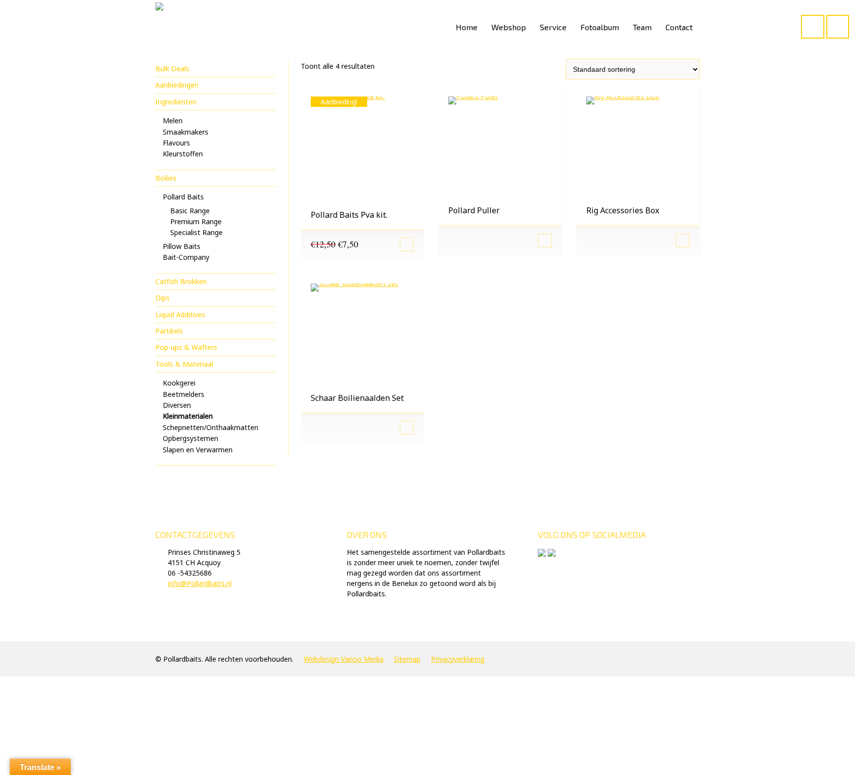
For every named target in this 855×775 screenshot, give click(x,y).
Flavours (176, 142)
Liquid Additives (180, 314)
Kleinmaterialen (188, 416)
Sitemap (407, 659)
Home (466, 27)
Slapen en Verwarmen (198, 449)
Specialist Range (196, 232)
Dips (162, 297)
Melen (173, 120)
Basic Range (190, 210)
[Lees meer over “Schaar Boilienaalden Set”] (362, 428)
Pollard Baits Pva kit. (349, 214)
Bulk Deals (172, 68)
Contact (679, 27)
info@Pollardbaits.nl (200, 583)
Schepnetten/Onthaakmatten (210, 427)
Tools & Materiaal (184, 364)
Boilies (166, 178)
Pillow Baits (181, 246)
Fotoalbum (599, 27)
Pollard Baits (183, 196)
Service (553, 27)
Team (642, 27)
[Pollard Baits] (159, 27)
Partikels (169, 331)
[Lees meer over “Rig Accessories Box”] (638, 240)
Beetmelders (183, 394)
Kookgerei (179, 383)
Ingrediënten (175, 101)
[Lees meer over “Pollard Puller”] (500, 240)
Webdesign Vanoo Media (343, 659)
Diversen (177, 405)
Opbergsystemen (190, 438)
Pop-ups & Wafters (186, 347)
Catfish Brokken (181, 281)
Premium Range (196, 221)
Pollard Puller (474, 210)
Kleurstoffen (183, 153)
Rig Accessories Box (622, 210)
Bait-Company (186, 257)
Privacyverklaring (457, 659)
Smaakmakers (185, 132)
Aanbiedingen (176, 85)
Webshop (508, 27)
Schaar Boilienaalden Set (357, 397)
